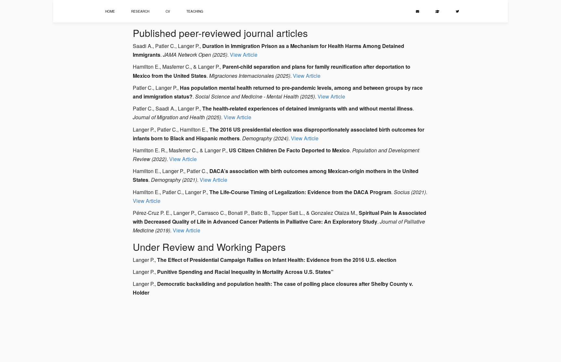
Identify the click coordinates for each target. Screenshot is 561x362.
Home (110, 11)
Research (140, 11)
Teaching (194, 11)
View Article (243, 54)
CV (168, 11)
